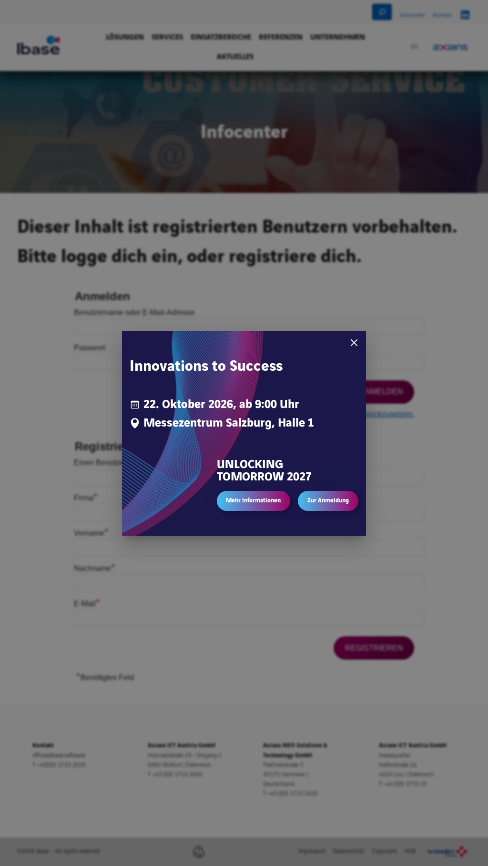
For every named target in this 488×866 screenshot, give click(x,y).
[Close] (354, 343)
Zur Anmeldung (328, 501)
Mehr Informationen (253, 501)
